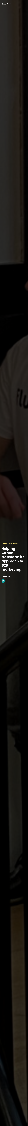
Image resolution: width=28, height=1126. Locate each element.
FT (3, 581)
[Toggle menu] (25, 4)
